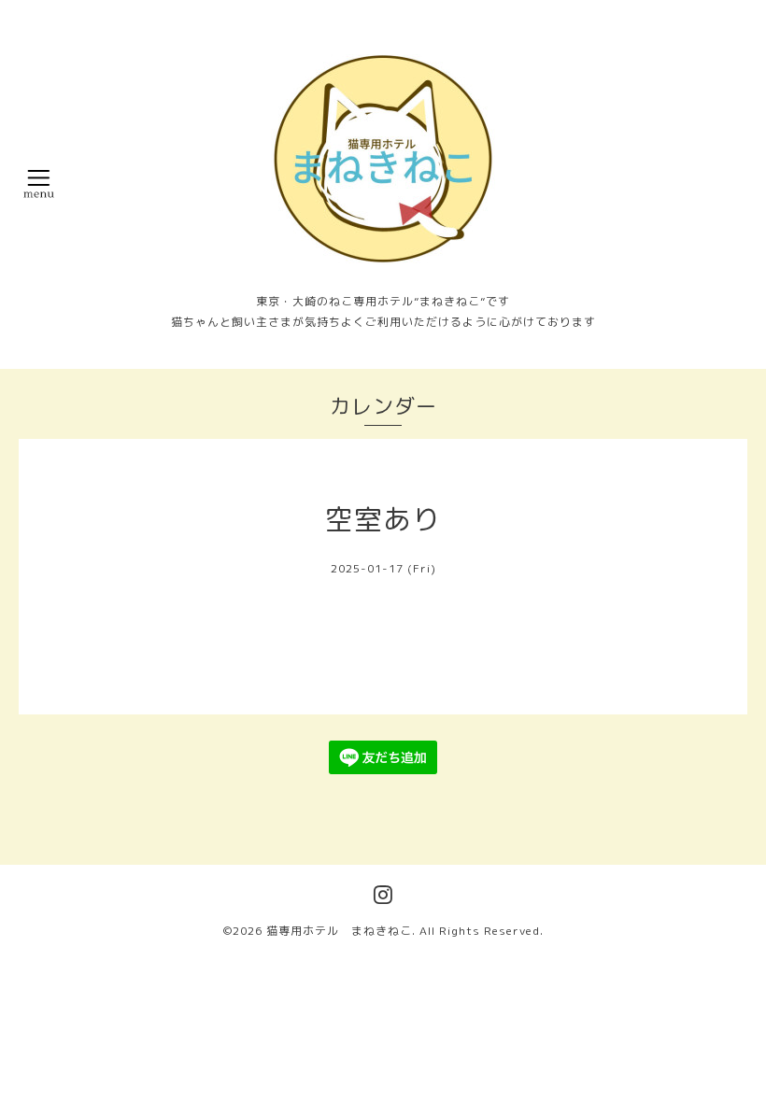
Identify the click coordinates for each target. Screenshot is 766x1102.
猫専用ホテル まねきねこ (339, 931)
